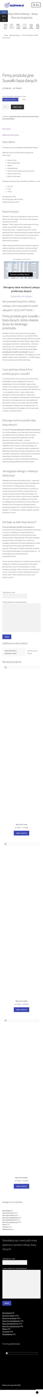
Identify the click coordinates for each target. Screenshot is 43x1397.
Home (6, 35)
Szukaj (21, 1393)
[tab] (21, 129)
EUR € (5, 16)
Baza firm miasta (14, 35)
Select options (21, 833)
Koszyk (33, 1391)
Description (6, 129)
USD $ (5, 20)
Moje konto (7, 1393)
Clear (24, 99)
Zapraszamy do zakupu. (21, 296)
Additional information (10, 135)
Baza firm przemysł (28, 116)
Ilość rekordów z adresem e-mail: (14, 96)
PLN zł (5, 12)
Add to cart (17, 107)
